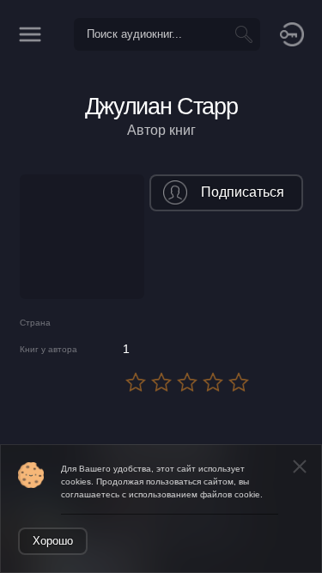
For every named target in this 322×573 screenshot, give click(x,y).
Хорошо (53, 540)
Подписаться (242, 192)
